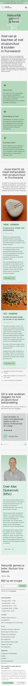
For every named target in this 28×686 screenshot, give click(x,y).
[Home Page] (6, 7)
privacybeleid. (13, 591)
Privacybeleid (12, 679)
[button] (26, 7)
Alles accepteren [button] (8, 683)
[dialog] (14, 675)
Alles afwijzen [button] (21, 683)
